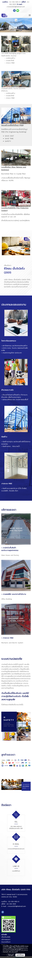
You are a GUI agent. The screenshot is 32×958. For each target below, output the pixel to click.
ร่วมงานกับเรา (5, 942)
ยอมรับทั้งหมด (20, 955)
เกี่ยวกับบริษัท (5, 937)
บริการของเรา (5, 939)
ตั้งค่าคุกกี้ (10, 955)
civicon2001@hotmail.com (16, 6)
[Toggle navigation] (30, 15)
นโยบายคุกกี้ (14, 951)
